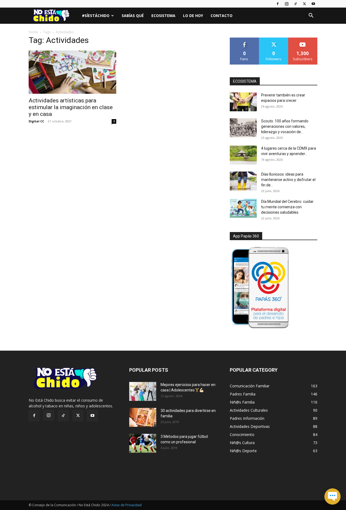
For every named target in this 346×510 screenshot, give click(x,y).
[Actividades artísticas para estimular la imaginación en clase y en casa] (72, 72)
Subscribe (302, 40)
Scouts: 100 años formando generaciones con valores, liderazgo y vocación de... (284, 126)
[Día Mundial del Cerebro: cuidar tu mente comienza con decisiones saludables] (243, 208)
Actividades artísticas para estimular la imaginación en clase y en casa (71, 107)
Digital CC (36, 121)
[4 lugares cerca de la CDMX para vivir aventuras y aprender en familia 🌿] (243, 155)
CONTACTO (221, 15)
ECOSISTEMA (245, 81)
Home (33, 32)
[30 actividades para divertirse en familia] (142, 417)
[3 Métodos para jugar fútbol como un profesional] (142, 443)
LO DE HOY (193, 15)
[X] (304, 4)
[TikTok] (295, 4)
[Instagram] (286, 4)
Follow (273, 40)
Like (244, 40)
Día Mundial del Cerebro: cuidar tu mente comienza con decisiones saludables (287, 206)
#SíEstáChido (95, 15)
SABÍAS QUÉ (133, 15)
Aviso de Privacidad (126, 505)
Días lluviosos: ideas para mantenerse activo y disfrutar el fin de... (288, 179)
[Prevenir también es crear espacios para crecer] (243, 101)
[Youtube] (313, 4)
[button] (310, 16)
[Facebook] (278, 4)
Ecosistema (163, 15)
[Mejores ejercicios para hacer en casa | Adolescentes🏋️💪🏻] (142, 391)
